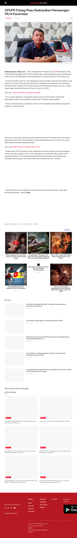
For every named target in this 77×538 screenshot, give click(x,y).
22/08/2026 (29, 341)
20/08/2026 (29, 374)
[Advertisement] (38, 122)
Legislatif (43, 502)
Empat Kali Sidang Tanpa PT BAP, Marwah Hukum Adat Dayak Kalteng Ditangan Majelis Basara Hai (20, 451)
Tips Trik (54, 499)
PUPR (56, 72)
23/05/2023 (17, 18)
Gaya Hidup (43, 505)
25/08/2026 (29, 308)
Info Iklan (30, 532)
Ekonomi (31, 506)
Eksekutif (43, 499)
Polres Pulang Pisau (25, 224)
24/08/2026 (29, 323)
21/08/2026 (29, 357)
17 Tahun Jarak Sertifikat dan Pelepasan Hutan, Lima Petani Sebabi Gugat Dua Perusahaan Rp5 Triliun (54, 481)
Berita (8, 418)
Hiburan (42, 507)
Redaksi (8, 18)
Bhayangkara (13, 224)
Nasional (31, 508)
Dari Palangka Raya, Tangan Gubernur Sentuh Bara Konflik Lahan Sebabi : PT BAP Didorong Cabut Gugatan (21, 481)
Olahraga (31, 511)
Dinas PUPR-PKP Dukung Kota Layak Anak (26, 93)
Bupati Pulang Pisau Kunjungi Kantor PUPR (26, 147)
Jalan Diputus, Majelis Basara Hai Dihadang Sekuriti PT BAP (44, 321)
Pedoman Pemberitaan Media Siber (38, 530)
